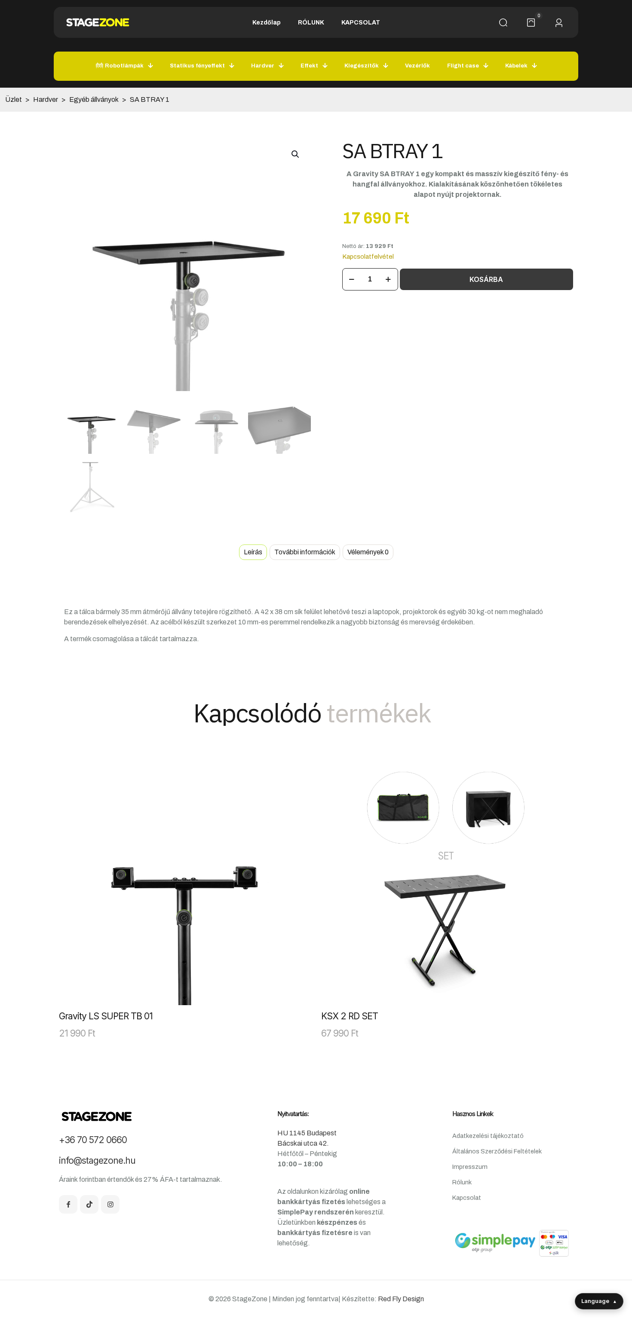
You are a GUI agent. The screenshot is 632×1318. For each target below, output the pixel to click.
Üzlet (13, 99)
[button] (295, 154)
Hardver (45, 99)
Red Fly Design (401, 1299)
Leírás (253, 552)
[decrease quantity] (351, 279)
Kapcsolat (466, 1197)
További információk (304, 552)
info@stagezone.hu (97, 1160)
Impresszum (470, 1166)
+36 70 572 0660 (93, 1140)
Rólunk (462, 1182)
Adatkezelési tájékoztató (488, 1135)
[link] (185, 879)
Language (599, 1300)
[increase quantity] (388, 279)
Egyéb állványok (94, 99)
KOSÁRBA (486, 279)
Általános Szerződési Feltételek (497, 1151)
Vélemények (368, 552)
